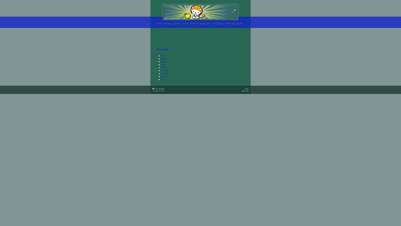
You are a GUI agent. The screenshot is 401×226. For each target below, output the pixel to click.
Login (247, 89)
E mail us (164, 67)
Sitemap (161, 89)
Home (163, 56)
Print (156, 89)
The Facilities (165, 70)
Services (163, 59)
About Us (164, 61)
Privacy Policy (165, 73)
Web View (245, 91)
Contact (163, 64)
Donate (163, 79)
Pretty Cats (164, 76)
